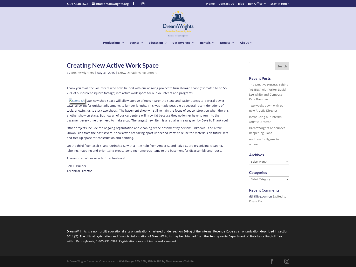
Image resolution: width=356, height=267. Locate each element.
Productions (111, 43)
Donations (134, 73)
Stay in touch (280, 4)
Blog (241, 4)
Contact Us (226, 4)
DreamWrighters (82, 73)
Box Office (255, 4)
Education (156, 43)
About (244, 43)
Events (134, 43)
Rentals (205, 43)
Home (210, 4)
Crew (121, 73)
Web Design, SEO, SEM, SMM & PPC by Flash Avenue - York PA (156, 261)
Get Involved (181, 43)
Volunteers (149, 73)
